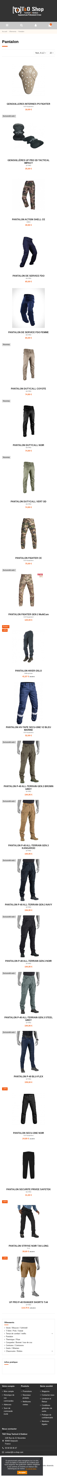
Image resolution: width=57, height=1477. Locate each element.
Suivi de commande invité (8, 1411)
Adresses (7, 1404)
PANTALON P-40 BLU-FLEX (28, 1076)
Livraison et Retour (46, 1400)
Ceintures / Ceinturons (15, 1345)
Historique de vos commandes (9, 1398)
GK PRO (28, 278)
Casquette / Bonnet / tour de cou (19, 1342)
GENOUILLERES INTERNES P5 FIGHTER (28, 104)
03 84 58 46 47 (11, 1448)
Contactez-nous (48, 1395)
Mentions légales (45, 1422)
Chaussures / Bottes (14, 1351)
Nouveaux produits (27, 1396)
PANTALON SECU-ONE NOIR (28, 1133)
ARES (28, 222)
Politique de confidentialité (47, 1416)
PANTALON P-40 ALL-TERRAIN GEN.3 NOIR (28, 961)
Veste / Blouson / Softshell (16, 1328)
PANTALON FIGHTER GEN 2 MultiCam (28, 614)
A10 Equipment (28, 106)
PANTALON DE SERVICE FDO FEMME (28, 332)
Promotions (27, 1391)
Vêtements (9, 1322)
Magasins (46, 1391)
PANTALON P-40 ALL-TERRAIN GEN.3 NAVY (28, 904)
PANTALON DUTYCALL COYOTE (28, 388)
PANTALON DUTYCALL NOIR (28, 445)
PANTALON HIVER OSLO (28, 671)
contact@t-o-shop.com (14, 1452)
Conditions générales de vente (47, 1408)
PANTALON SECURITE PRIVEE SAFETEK (28, 1189)
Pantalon (9, 1336)
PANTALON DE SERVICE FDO (28, 276)
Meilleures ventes (27, 1403)
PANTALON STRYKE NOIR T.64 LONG (28, 1246)
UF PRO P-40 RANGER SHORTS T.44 (28, 1302)
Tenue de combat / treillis (16, 1334)
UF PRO (28, 165)
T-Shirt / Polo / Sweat (14, 1331)
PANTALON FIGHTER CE (28, 558)
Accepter (22, 1472)
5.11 (28, 1248)
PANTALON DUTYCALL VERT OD (28, 501)
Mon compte (9, 1391)
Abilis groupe (28, 673)
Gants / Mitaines (12, 1348)
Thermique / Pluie (13, 1339)
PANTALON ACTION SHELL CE (28, 219)
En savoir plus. (31, 1469)
